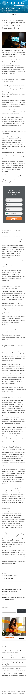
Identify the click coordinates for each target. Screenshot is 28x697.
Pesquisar (5, 607)
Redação (20, 20)
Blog (6, 573)
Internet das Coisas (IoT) (10, 471)
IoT (18, 533)
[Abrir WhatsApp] (24, 693)
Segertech (6, 550)
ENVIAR (14, 219)
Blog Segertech (11, 8)
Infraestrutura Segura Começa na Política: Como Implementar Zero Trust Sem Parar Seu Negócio (13, 663)
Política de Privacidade (18, 693)
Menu (14, 14)
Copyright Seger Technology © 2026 (11, 691)
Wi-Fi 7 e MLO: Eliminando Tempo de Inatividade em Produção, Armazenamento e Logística (14, 675)
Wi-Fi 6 (15, 533)
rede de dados (9, 575)
